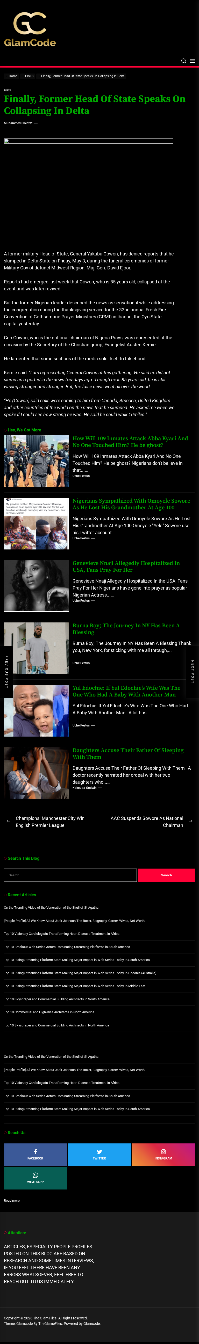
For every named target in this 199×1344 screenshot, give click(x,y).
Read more (12, 1200)
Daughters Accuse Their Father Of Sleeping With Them (128, 754)
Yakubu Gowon (102, 253)
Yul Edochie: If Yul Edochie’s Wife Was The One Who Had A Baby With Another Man (126, 691)
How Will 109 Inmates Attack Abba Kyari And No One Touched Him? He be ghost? (130, 442)
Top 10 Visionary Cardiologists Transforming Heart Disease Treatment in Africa (61, 934)
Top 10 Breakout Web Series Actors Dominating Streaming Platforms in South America (67, 947)
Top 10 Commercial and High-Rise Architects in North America (49, 1012)
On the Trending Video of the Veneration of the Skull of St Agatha (51, 907)
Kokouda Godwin (85, 788)
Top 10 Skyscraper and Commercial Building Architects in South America (57, 999)
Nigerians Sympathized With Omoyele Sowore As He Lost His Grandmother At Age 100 (131, 504)
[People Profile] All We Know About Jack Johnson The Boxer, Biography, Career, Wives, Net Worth (74, 921)
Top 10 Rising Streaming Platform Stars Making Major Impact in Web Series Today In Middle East (74, 986)
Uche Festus (81, 476)
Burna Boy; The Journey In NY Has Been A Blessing (126, 629)
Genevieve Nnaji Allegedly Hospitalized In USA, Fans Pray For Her (126, 567)
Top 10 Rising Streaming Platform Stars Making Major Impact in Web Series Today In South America (77, 960)
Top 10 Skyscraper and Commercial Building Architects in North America (56, 1025)
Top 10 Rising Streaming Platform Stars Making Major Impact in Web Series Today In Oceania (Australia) (80, 973)
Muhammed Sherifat (18, 123)
